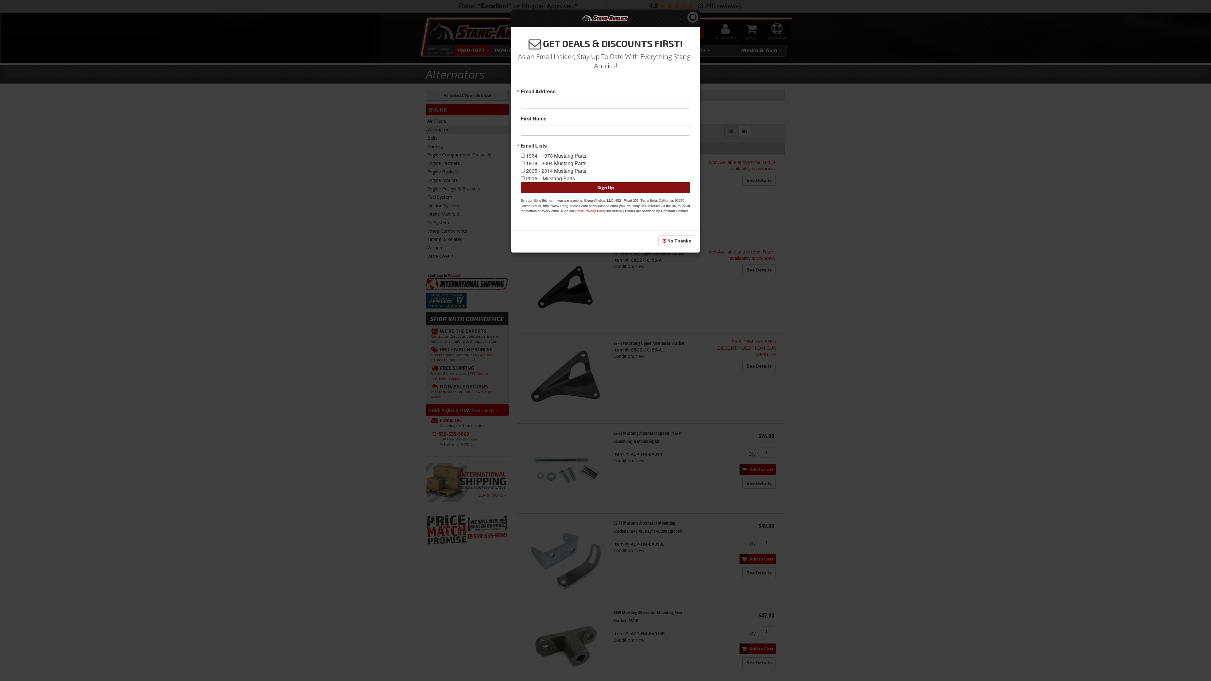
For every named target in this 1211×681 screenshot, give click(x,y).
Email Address (538, 91)
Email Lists (534, 145)
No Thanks (678, 240)
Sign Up (605, 187)
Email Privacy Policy (590, 210)
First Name (534, 118)
